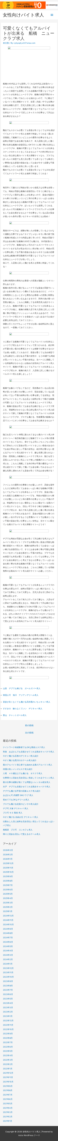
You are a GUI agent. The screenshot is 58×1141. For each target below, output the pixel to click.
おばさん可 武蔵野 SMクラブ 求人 (18, 795)
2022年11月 (8, 1025)
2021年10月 (8, 1082)
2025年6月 (8, 889)
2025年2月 (8, 907)
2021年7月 (7, 1095)
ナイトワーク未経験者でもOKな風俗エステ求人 (24, 747)
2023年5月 (8, 999)
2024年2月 (8, 959)
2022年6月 (8, 1047)
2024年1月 (8, 964)
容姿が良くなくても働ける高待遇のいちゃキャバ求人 (26, 702)
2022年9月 (8, 1033)
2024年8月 (8, 933)
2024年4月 (8, 950)
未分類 (6, 43)
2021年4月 (8, 1108)
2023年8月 (8, 986)
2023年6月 (8, 994)
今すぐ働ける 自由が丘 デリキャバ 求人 (20, 817)
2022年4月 (8, 1055)
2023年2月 (8, 1012)
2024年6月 (8, 942)
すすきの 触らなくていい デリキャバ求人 (22, 708)
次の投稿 (29, 732)
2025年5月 (8, 894)
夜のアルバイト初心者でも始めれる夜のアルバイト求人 (27, 765)
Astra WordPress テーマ (29, 1135)
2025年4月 (8, 898)
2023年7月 (8, 990)
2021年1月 (7, 1121)
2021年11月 (8, 1077)
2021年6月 (8, 1099)
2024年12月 (8, 916)
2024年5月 (8, 946)
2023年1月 (8, 1016)
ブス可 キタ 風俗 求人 (12, 813)
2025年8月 (8, 881)
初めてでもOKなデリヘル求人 (16, 800)
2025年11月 (8, 868)
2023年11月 (8, 972)
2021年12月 (8, 1073)
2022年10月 (8, 1029)
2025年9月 (8, 876)
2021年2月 (7, 1116)
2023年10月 (8, 977)
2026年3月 (8, 850)
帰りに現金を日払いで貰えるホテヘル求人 (21, 834)
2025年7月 (8, 885)
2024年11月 (8, 920)
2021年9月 (8, 1086)
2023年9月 (8, 981)
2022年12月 (8, 1020)
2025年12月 (8, 863)
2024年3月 (8, 955)
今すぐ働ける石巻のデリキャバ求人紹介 (20, 756)
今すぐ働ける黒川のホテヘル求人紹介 (19, 760)
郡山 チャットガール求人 (15, 715)
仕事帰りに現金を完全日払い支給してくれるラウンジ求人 (28, 778)
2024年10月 (8, 924)
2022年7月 (8, 1042)
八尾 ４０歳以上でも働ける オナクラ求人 (22, 773)
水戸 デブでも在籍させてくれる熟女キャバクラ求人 (26, 786)
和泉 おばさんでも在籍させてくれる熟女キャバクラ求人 (28, 752)
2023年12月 (8, 968)
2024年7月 (8, 937)
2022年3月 (8, 1060)
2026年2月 (8, 854)
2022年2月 (8, 1064)
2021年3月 (8, 1112)
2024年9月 (8, 929)
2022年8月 (8, 1038)
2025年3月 (8, 903)
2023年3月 (8, 1007)
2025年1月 (7, 911)
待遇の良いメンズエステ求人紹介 (18, 769)
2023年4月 (8, 1003)
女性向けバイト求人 (23, 15)
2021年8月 (7, 1090)
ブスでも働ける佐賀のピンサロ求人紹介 (20, 804)
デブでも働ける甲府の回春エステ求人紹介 (21, 791)
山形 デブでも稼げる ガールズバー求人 (21, 688)
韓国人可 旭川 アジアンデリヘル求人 (20, 695)
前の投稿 (29, 725)
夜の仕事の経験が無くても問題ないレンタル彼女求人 (26, 782)
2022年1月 (7, 1069)
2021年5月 (7, 1103)
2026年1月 (8, 859)
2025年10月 (8, 872)
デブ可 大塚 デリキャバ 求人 (15, 808)
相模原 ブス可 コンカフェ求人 (18, 830)
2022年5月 (8, 1051)
